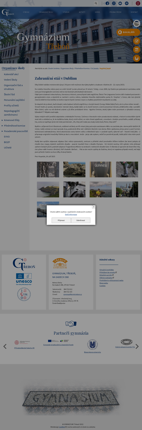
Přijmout (61, 220)
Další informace (71, 214)
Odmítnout (80, 220)
